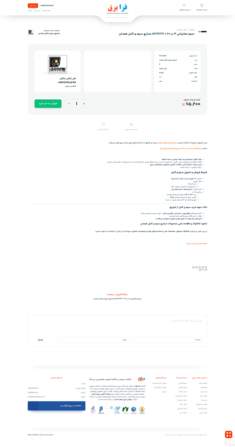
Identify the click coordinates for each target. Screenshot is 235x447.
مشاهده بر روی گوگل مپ (70, 405)
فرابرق (192, 29)
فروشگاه (203, 387)
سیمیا (164, 391)
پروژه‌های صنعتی (194, 148)
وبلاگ (30, 10)
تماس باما (203, 396)
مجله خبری (203, 412)
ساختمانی (182, 148)
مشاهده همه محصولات (51, 30)
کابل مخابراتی (182, 29)
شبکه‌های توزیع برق (168, 148)
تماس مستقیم (201, 404)
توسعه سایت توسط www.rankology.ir (40, 435)
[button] (38, 56)
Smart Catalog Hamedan (196, 243)
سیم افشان (182, 383)
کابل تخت (183, 404)
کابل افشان (182, 387)
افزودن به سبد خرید (48, 103)
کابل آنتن (183, 412)
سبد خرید (33, 5)
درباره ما (204, 400)
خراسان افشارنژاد (160, 387)
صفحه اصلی (46, 10)
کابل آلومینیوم (181, 396)
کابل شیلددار (182, 400)
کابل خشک (183, 391)
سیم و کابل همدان (159, 383)
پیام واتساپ (202, 408)
